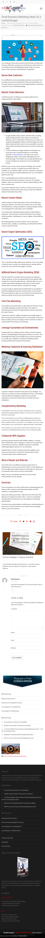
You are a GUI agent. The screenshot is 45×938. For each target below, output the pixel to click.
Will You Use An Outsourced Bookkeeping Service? (19, 738)
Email (12, 640)
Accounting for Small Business (10, 711)
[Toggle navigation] (41, 8)
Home (3, 23)
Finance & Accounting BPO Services (11, 703)
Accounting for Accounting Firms (11, 707)
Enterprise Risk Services (8, 699)
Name (13, 632)
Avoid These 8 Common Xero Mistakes (15, 722)
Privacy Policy (6, 846)
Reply (12, 590)
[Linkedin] (10, 1)
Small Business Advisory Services (25, 35)
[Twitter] (3, 1)
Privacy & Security (7, 838)
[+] (22, 543)
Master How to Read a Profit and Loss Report (17, 725)
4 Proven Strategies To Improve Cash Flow (18, 557)
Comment (14, 609)
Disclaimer (5, 842)
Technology (38, 35)
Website (13, 648)
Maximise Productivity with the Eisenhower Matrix (18, 734)
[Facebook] (7, 1)
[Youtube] (14, 1)
